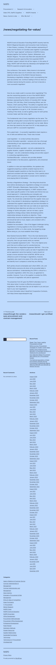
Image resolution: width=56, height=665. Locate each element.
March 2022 (33, 500)
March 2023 (33, 472)
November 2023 (34, 454)
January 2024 (34, 449)
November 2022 (34, 482)
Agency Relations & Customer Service (14, 581)
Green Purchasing (8, 602)
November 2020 (34, 536)
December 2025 (34, 395)
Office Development (9, 616)
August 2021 (33, 515)
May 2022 (33, 496)
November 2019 (34, 561)
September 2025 (34, 402)
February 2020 (34, 557)
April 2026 (33, 386)
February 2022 (34, 503)
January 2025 (34, 421)
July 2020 (32, 545)
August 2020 (33, 543)
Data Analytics (7, 593)
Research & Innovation (24, 9)
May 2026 (33, 383)
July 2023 (32, 463)
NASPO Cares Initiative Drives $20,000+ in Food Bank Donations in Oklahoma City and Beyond (40, 351)
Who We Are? (25, 16)
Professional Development (11, 623)
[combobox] (14, 339)
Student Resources (8, 630)
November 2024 (34, 426)
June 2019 (33, 566)
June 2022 (33, 493)
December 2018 (34, 571)
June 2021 (33, 519)
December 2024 (34, 423)
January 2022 (34, 505)
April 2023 (33, 470)
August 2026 (33, 376)
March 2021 (33, 526)
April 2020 (33, 552)
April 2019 (32, 568)
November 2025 (34, 397)
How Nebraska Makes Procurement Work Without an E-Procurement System (40, 356)
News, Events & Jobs (10, 16)
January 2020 (34, 559)
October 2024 (34, 428)
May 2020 (33, 550)
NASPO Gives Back (8, 614)
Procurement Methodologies (11, 618)
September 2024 (34, 430)
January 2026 (34, 393)
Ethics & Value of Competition (12, 600)
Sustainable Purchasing (10, 635)
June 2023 (33, 465)
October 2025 (34, 400)
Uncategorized (7, 642)
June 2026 (33, 381)
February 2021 (34, 529)
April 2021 (32, 524)
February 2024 (34, 447)
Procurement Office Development (13, 621)
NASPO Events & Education (11, 611)
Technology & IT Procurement (12, 640)
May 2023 (33, 468)
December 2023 (34, 451)
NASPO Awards (31, 12)
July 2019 (32, 564)
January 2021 (33, 531)
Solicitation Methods (9, 628)
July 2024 (32, 435)
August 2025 (33, 404)
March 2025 (33, 416)
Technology (6, 637)
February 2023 (34, 475)
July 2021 (32, 517)
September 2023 (34, 458)
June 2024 (33, 437)
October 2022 (34, 484)
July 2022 (32, 491)
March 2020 (33, 554)
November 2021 (34, 510)
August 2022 (33, 489)
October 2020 (34, 538)
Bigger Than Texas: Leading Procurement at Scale (38, 343)
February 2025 (34, 418)
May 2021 (32, 522)
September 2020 (34, 540)
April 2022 (33, 498)
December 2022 (34, 479)
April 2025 (33, 414)
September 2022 (34, 486)
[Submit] (4, 339)
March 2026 (33, 388)
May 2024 (33, 440)
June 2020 (33, 547)
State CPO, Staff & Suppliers (12, 12)
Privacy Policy (7, 655)
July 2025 (32, 407)
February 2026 (34, 390)
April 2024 (33, 442)
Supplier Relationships (9, 632)
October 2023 (34, 456)
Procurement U (8, 9)
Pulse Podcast (7, 625)
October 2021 (34, 512)
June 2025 (33, 409)
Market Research (8, 607)
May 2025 (33, 412)
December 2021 (34, 507)
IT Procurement (7, 604)
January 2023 (34, 477)
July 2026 (32, 379)
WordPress (18, 658)
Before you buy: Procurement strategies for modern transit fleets (40, 346)
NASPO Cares (7, 609)
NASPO (6, 4)
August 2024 (33, 433)
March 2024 (33, 444)
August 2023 (33, 461)
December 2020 (34, 533)
